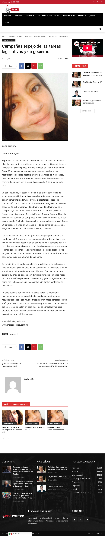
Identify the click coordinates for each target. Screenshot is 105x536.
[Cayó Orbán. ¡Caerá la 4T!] (76, 84)
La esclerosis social (90, 91)
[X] (97, 2)
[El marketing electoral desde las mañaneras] (57, 417)
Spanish (16, 533)
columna (13, 334)
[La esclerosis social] (76, 93)
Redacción (29, 379)
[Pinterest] (34, 66)
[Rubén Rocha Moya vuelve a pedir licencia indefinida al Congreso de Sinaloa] (6, 483)
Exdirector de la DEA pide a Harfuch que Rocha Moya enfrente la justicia (22, 495)
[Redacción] (13, 385)
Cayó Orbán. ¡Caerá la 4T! (92, 82)
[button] (100, 29)
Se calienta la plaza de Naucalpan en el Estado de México (12, 429)
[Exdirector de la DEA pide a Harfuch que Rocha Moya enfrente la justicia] (6, 495)
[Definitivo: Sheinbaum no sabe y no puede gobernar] (76, 75)
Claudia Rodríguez (15, 36)
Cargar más (86, 111)
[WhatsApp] (40, 66)
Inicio (4, 36)
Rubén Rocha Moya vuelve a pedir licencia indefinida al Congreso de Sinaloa (23, 483)
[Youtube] (101, 2)
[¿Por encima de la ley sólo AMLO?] (35, 417)
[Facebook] (94, 2)
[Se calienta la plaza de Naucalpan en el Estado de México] (12, 417)
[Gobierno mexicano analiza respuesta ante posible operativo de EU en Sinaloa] (6, 469)
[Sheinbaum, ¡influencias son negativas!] (76, 103)
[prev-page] (3, 438)
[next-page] (8, 438)
